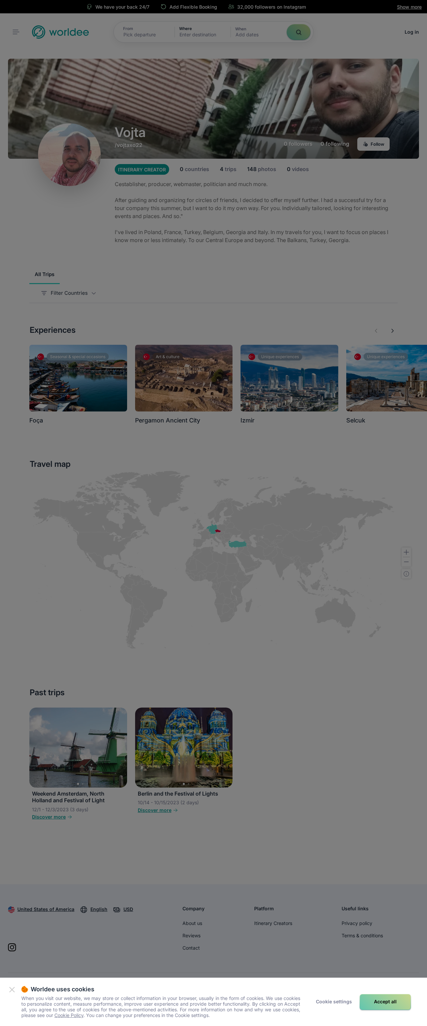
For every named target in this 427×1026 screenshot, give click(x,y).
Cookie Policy (68, 1015)
